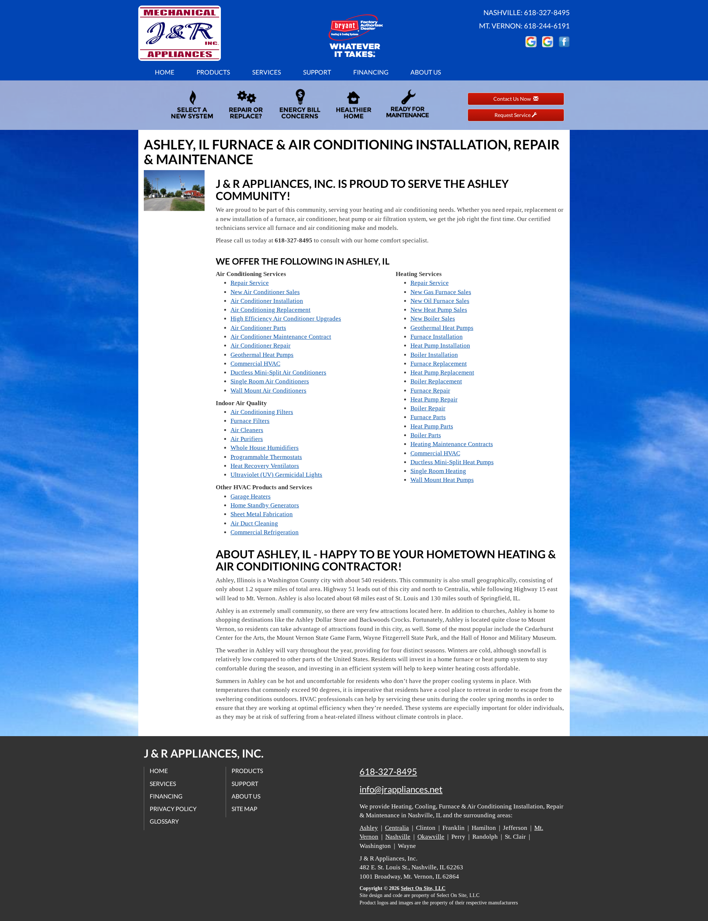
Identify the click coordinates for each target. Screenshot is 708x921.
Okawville (430, 836)
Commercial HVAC (255, 363)
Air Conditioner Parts (258, 327)
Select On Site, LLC (423, 888)
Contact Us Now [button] (513, 99)
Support (317, 72)
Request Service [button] (513, 115)
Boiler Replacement (436, 381)
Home (164, 72)
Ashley (369, 827)
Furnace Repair (430, 390)
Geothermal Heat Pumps (262, 354)
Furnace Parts (428, 417)
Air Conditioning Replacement (270, 309)
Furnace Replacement (438, 363)
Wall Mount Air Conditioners (268, 390)
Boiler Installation (434, 354)
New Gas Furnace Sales (440, 292)
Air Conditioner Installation (266, 300)
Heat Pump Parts (431, 426)
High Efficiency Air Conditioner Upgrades (285, 318)
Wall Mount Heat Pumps (442, 479)
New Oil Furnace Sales (439, 300)
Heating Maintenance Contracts (451, 444)
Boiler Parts (425, 435)
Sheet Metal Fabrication (261, 514)
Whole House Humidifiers (264, 447)
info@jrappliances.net (401, 789)
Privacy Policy (173, 808)
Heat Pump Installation (440, 345)
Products (213, 72)
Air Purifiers (246, 438)
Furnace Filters (250, 420)
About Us (425, 72)
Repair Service (249, 282)
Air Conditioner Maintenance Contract (280, 336)
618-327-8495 (388, 771)
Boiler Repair (427, 408)
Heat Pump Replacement (442, 372)
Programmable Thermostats (266, 456)
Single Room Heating (438, 471)
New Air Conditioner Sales (265, 292)
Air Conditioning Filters (261, 411)
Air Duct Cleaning (254, 523)
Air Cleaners (246, 430)
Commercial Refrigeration (264, 532)
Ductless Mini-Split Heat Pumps (452, 462)
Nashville (397, 836)
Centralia (397, 827)
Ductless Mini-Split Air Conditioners (278, 372)
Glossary (164, 821)
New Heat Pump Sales (438, 309)
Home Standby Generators (264, 505)
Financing (370, 72)
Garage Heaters (250, 496)
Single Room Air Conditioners (269, 381)
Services (266, 72)
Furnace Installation (436, 336)
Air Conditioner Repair (260, 345)
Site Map (244, 808)
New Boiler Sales (432, 318)
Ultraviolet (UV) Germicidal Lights (276, 474)
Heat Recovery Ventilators (264, 465)
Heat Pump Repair (434, 399)
